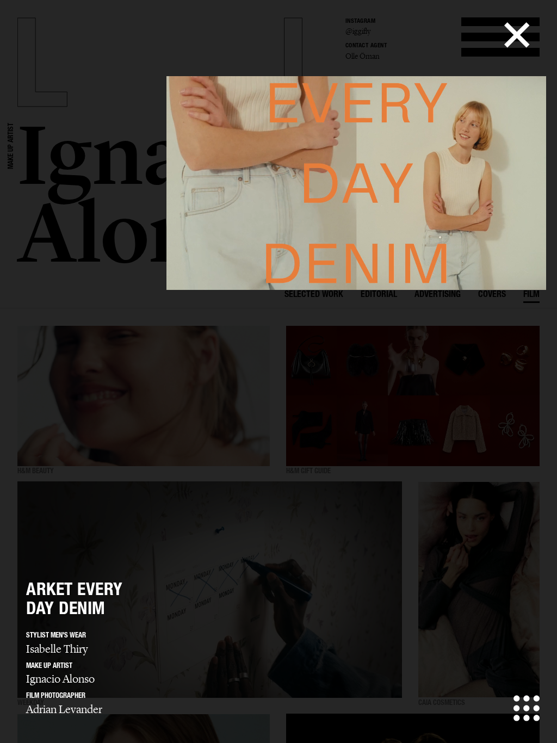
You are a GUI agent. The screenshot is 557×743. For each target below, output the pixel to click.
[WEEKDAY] (209, 590)
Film (531, 295)
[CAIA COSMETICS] (479, 590)
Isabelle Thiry (57, 648)
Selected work (313, 295)
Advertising (437, 295)
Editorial (379, 295)
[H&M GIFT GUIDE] (413, 396)
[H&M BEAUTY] (143, 396)
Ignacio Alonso (60, 678)
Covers (492, 295)
